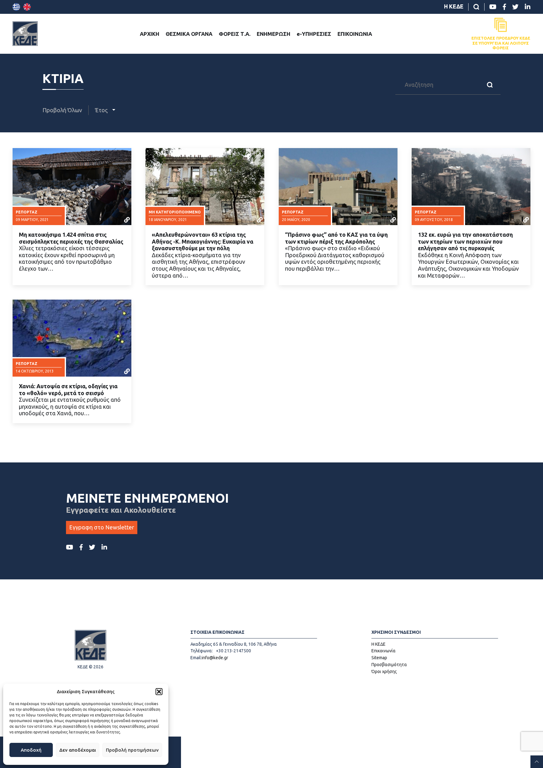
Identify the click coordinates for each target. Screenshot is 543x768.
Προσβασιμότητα (389, 664)
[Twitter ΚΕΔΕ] (515, 7)
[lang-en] (27, 7)
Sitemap (379, 657)
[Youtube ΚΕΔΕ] (492, 7)
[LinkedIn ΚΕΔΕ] (527, 7)
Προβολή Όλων (62, 110)
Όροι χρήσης (384, 671)
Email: (196, 657)
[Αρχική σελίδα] (25, 33)
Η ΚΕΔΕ (453, 6)
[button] (159, 691)
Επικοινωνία (383, 650)
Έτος (102, 110)
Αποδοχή (31, 750)
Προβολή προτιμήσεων (132, 750)
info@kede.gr (215, 657)
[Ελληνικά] (16, 7)
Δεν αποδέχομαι (77, 750)
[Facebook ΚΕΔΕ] (504, 7)
